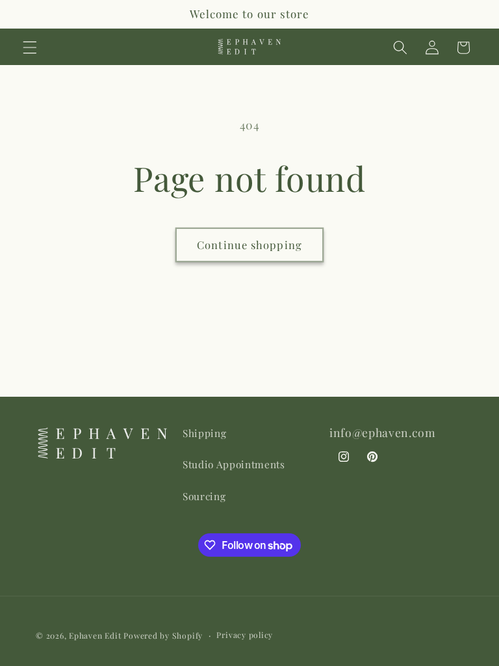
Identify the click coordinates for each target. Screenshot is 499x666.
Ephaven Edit (95, 635)
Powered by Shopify (163, 635)
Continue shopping (249, 244)
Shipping (204, 433)
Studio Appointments (234, 464)
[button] (29, 47)
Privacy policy (244, 635)
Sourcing (204, 496)
